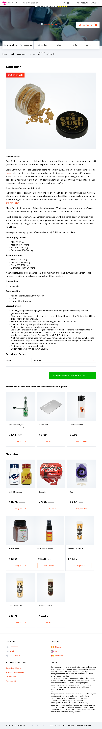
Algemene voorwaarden (15, 672)
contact (89, 45)
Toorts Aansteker (76, 424)
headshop (28, 45)
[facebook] (27, 725)
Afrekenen (95, 3)
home (4, 54)
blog (59, 45)
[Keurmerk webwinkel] (4, 3)
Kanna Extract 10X (15, 605)
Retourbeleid (11, 681)
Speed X (42, 492)
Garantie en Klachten (14, 668)
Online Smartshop (18, 54)
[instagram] (33, 725)
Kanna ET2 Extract (46, 605)
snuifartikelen (12, 203)
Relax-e (73, 492)
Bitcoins (58, 647)
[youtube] (44, 725)
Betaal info (55, 641)
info (75, 45)
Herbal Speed (14, 549)
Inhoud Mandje (85, 25)
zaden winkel (43, 46)
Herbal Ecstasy (36, 54)
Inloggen (67, 3)
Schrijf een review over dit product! (69, 375)
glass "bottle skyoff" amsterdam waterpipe (17, 425)
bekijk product (20, 441)
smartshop (12, 45)
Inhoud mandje (68, 725)
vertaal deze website (83, 725)
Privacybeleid (11, 677)
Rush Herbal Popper (45, 549)
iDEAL (57, 651)
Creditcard (59, 656)
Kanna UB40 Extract (75, 549)
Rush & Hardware (15, 492)
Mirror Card (43, 424)
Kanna (9, 173)
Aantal (8, 360)
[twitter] (38, 725)
